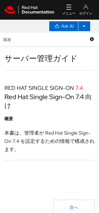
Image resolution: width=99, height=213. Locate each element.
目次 (8, 39)
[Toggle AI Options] (84, 26)
